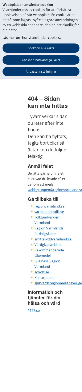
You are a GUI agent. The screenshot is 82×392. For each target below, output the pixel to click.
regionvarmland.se (49, 206)
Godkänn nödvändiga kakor (41, 60)
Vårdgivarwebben (48, 244)
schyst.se (41, 272)
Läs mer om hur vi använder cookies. (32, 37)
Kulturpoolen (45, 277)
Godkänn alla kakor (41, 48)
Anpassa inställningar (41, 71)
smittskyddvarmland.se (52, 239)
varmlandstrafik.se (49, 211)
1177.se (34, 310)
